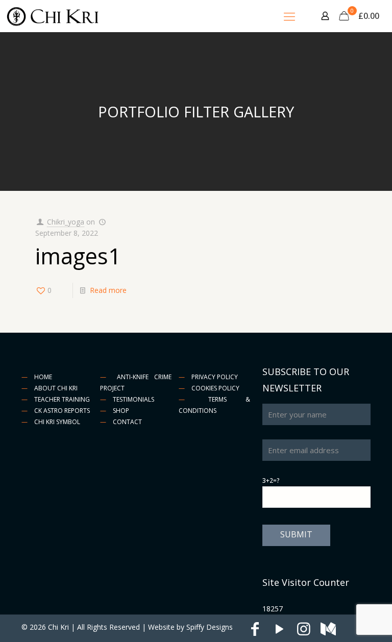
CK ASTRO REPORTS (62, 410)
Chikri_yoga (65, 222)
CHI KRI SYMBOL (57, 421)
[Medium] (328, 631)
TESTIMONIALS (133, 399)
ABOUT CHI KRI (56, 388)
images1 (78, 256)
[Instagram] (303, 631)
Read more (108, 290)
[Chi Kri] (53, 16)
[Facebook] (254, 631)
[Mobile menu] (289, 15)
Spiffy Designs (209, 627)
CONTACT (127, 421)
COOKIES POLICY (215, 388)
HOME (43, 377)
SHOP (121, 410)
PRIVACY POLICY (214, 377)
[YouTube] (279, 631)
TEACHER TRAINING (62, 399)
